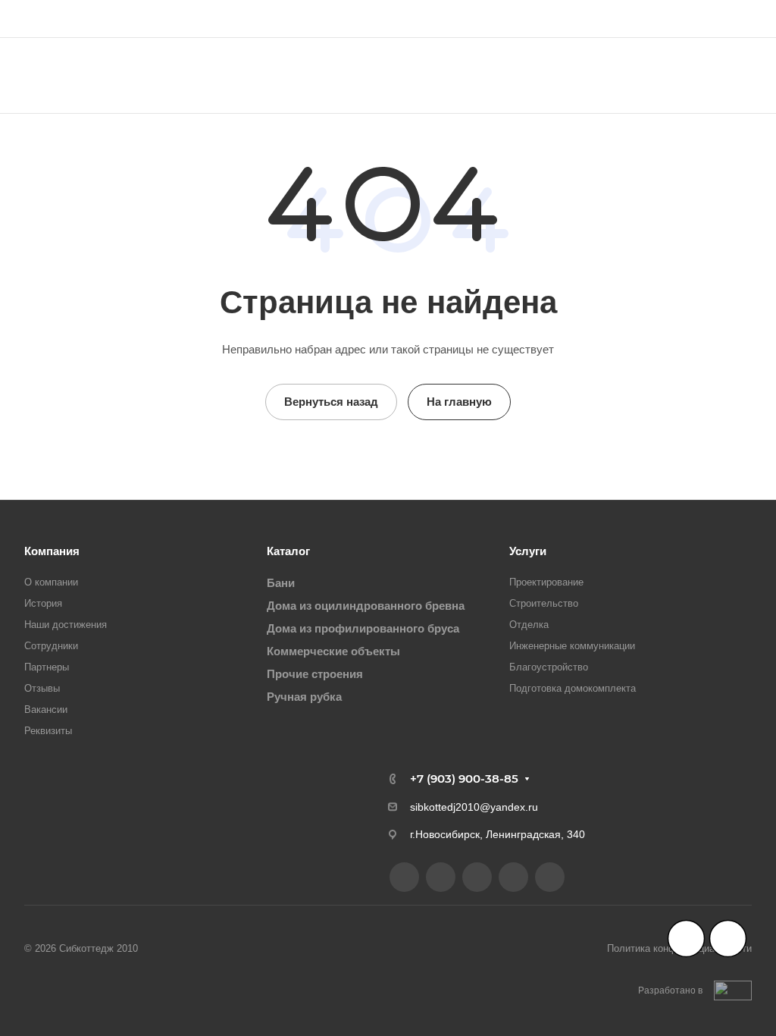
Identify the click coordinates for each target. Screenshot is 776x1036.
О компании (51, 582)
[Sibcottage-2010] (440, 877)
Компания (52, 551)
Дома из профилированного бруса (363, 628)
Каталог (288, 551)
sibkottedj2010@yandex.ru (474, 807)
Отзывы (42, 688)
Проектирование (546, 582)
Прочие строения (315, 673)
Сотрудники (51, 645)
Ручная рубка (304, 696)
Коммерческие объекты (333, 651)
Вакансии (45, 709)
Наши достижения (65, 624)
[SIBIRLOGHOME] (477, 877)
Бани (281, 582)
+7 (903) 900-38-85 (686, 18)
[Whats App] (550, 877)
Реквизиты (48, 730)
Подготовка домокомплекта (572, 688)
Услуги (527, 551)
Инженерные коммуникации (572, 645)
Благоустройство (548, 667)
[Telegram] (513, 877)
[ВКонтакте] (404, 877)
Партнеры (46, 667)
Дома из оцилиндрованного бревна (366, 605)
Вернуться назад (331, 401)
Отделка (529, 624)
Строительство (543, 603)
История (43, 603)
